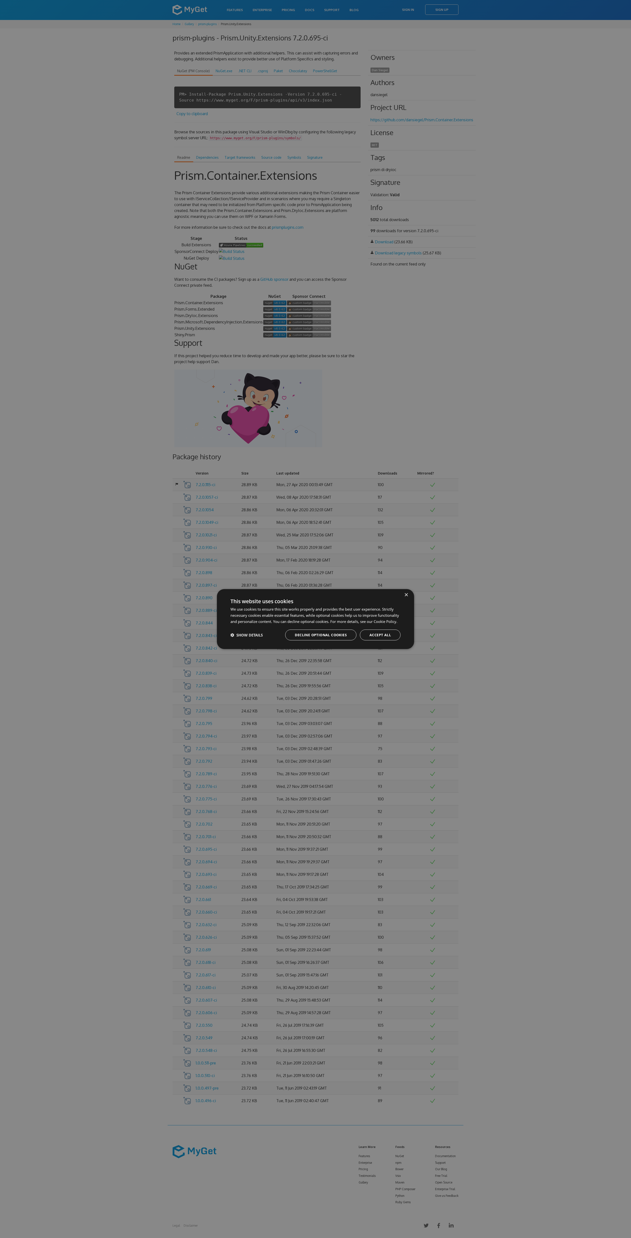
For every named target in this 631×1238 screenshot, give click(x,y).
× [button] (406, 595)
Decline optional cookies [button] (321, 634)
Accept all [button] (380, 634)
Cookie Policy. (385, 621)
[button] (246, 634)
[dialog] (315, 619)
